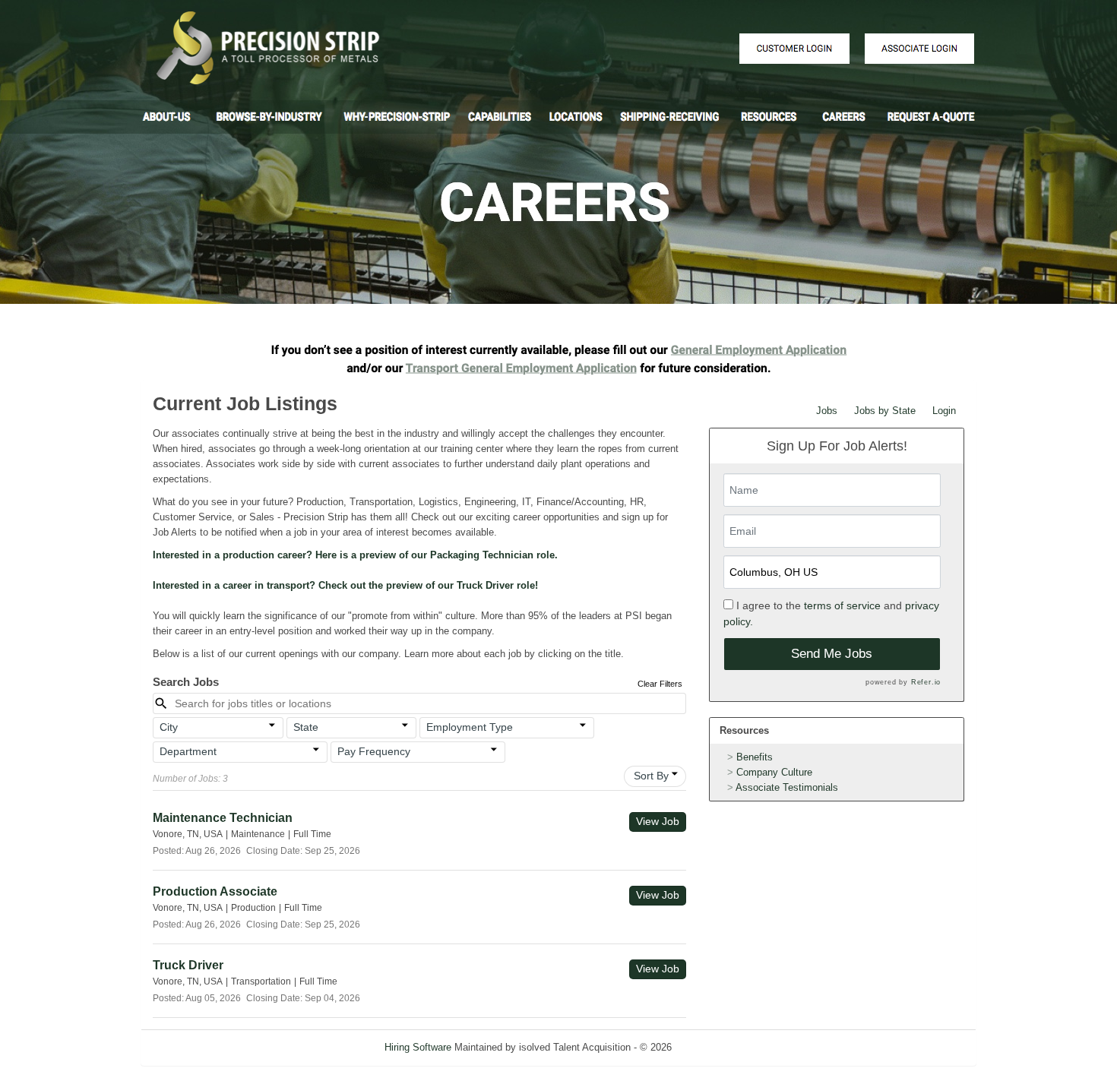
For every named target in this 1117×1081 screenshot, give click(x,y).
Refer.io (926, 682)
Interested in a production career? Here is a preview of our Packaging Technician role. (355, 555)
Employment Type (469, 727)
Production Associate (215, 891)
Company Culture (774, 772)
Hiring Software (417, 1047)
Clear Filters (660, 683)
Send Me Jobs (831, 653)
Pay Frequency (373, 751)
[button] (218, 727)
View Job (657, 821)
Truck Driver (188, 965)
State (305, 727)
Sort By (651, 776)
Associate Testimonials (787, 787)
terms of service (842, 605)
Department (188, 751)
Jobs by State (885, 410)
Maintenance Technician (223, 817)
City (169, 727)
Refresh (716, 1047)
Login (944, 410)
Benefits (754, 757)
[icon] (272, 725)
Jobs (826, 410)
